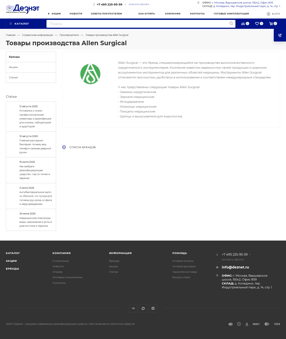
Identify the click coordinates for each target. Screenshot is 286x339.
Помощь (179, 253)
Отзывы (58, 271)
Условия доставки (184, 266)
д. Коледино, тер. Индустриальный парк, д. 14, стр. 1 (246, 6)
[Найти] (231, 23)
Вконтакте (133, 308)
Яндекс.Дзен (153, 308)
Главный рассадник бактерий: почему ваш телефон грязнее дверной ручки (35, 146)
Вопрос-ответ (181, 277)
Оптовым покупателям (67, 277)
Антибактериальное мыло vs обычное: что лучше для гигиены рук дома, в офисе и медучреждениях (35, 198)
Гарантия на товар (184, 271)
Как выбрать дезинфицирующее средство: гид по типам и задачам (34, 172)
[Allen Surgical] (90, 74)
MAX (143, 308)
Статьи (11, 96)
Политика (59, 282)
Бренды (12, 268)
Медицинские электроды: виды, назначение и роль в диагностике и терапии (35, 222)
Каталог (13, 253)
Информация (120, 253)
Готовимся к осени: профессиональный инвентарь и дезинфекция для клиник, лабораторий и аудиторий (35, 118)
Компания (62, 253)
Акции (11, 260)
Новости (58, 266)
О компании (61, 260)
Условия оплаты (182, 260)
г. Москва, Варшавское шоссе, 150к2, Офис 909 (242, 2)
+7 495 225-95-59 (109, 4)
